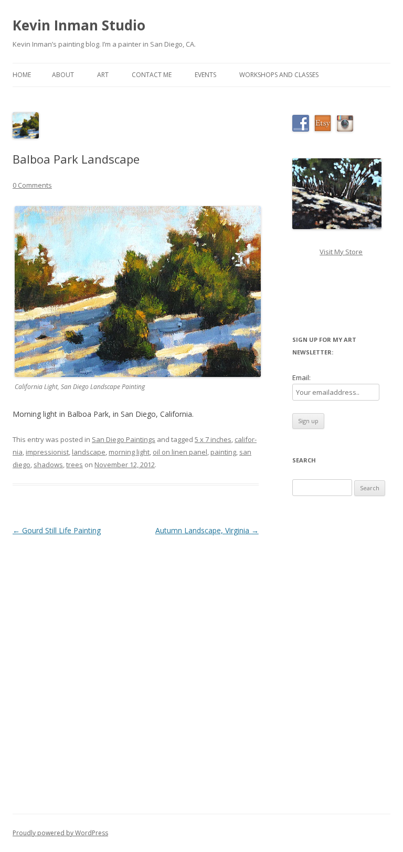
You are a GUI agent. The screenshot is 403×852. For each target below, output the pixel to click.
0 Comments (32, 185)
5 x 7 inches (213, 439)
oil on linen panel (180, 452)
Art (103, 74)
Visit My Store (341, 251)
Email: (301, 377)
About (63, 74)
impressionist (47, 452)
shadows (48, 464)
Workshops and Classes (279, 74)
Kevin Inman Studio (79, 25)
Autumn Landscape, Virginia (207, 530)
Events (205, 74)
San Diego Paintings (123, 439)
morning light (129, 452)
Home (22, 74)
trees (74, 464)
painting (223, 452)
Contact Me (152, 74)
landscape (88, 452)
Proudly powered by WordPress (60, 832)
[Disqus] (136, 669)
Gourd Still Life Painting (57, 530)
